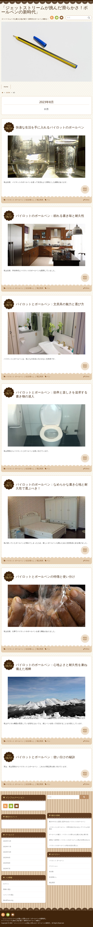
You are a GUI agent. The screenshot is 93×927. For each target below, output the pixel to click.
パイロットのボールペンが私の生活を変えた (63, 845)
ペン (48, 200)
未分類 (51, 871)
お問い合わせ (61, 17)
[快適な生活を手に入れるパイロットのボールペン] (46, 176)
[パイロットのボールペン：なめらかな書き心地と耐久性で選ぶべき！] (46, 537)
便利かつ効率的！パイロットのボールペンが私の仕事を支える (69, 840)
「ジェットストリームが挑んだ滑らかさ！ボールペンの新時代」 (24, 919)
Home (6, 87)
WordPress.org (8, 900)
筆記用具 (39, 200)
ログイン (6, 884)
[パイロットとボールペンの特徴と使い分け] (46, 625)
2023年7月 (6, 868)
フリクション (53, 866)
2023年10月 (7, 852)
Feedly (56, 17)
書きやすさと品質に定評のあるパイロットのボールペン (67, 821)
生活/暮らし (30, 200)
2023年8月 (6, 863)
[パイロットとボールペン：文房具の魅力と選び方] (46, 353)
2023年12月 (7, 841)
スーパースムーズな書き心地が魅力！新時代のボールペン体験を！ (21, 920)
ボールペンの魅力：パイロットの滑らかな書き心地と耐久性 (68, 834)
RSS (52, 17)
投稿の (6, 889)
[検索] (84, 797)
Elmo (87, 200)
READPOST (85, 189)
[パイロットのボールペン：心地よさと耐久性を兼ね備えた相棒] (46, 717)
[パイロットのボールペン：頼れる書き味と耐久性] (46, 264)
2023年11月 (7, 846)
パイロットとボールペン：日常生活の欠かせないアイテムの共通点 (69, 828)
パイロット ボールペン (14, 200)
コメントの (8, 895)
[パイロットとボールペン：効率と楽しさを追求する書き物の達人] (46, 445)
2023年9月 (6, 857)
